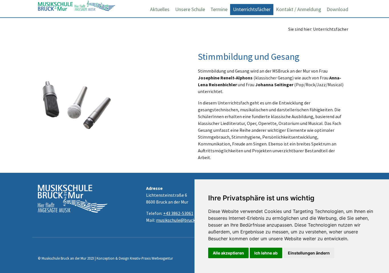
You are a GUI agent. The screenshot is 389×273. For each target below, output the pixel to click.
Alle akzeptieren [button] (228, 253)
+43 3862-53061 (178, 213)
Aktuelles (159, 9)
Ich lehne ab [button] (266, 253)
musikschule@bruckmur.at (182, 220)
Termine (219, 9)
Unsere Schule (190, 9)
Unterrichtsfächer (252, 9)
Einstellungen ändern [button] (309, 253)
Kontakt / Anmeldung (298, 9)
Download (337, 9)
